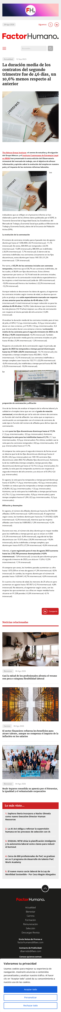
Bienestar (30, 911)
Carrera (30, 915)
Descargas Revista (31, 932)
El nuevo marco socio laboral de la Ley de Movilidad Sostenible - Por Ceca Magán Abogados (30, 873)
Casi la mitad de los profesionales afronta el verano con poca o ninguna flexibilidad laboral (29, 677)
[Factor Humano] (30, 36)
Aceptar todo (30, 989)
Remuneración (30, 924)
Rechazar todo (30, 1005)
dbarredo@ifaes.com (30, 951)
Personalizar (30, 997)
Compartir (53, 611)
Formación (30, 919)
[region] (30, 985)
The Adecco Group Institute (14, 152)
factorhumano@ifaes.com (30, 942)
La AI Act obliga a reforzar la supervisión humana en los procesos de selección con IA (27, 830)
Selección (30, 928)
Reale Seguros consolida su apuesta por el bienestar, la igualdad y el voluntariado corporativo (30, 790)
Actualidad (30, 907)
